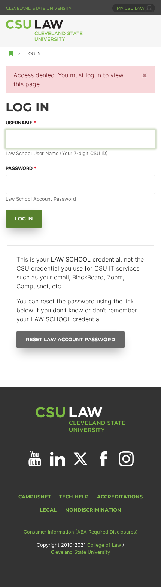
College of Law (104, 545)
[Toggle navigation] (145, 31)
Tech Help (74, 497)
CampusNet (34, 497)
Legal (48, 510)
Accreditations (120, 497)
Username (19, 123)
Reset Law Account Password (70, 339)
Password (19, 168)
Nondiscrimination (93, 510)
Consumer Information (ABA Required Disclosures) (81, 532)
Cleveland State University (39, 8)
